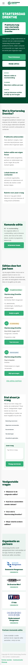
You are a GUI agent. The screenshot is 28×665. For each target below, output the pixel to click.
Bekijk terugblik (14, 313)
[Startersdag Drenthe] (14, 3)
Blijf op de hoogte (14, 373)
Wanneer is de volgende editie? (11, 493)
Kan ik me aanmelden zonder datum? (13, 503)
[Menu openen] (3, 3)
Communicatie (18, 660)
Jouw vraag (10, 445)
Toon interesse (14, 57)
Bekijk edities (14, 64)
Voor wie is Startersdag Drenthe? (13, 513)
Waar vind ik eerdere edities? (13, 523)
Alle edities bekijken (14, 381)
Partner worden (7, 660)
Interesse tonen (14, 245)
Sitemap (4, 662)
